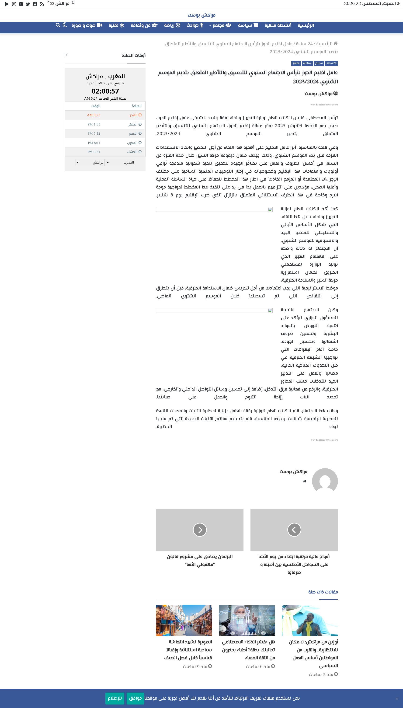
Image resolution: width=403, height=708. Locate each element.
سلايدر (319, 63)
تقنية (114, 25)
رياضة (170, 25)
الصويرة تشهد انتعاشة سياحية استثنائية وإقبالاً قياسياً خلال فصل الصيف (188, 650)
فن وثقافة (141, 25)
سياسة (246, 25)
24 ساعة (304, 44)
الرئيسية (306, 25)
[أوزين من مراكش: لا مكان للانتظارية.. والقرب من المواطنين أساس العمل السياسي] (310, 620)
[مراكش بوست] (333, 27)
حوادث (193, 25)
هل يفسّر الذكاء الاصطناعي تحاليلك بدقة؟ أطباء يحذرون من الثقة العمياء (248, 650)
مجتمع (219, 25)
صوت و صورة (84, 25)
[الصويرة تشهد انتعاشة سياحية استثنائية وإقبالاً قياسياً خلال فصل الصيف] (184, 620)
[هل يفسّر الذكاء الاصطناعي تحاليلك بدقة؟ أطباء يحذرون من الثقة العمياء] (247, 620)
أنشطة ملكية (278, 25)
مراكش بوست (319, 94)
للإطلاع (115, 698)
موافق (135, 698)
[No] (397, 698)
